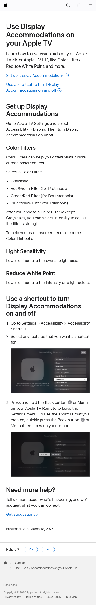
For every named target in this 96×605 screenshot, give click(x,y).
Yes (31, 549)
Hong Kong (10, 584)
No (48, 549)
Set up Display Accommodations (35, 75)
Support (20, 562)
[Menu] (90, 5)
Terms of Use (34, 597)
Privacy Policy (12, 597)
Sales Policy (54, 597)
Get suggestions (20, 514)
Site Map (71, 597)
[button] (68, 5)
